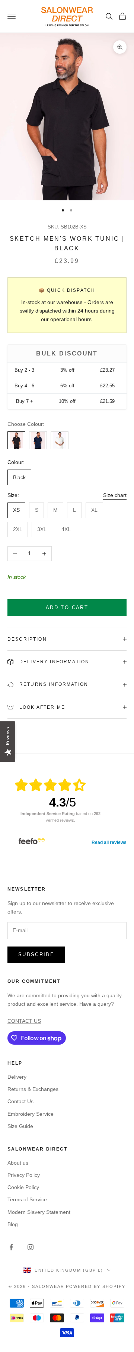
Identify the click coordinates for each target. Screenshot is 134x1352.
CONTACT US (24, 1021)
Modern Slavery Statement (38, 1212)
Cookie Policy (23, 1187)
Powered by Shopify (95, 1286)
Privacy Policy (23, 1175)
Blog (12, 1224)
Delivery (16, 1077)
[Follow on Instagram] (30, 1247)
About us (17, 1163)
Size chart (115, 495)
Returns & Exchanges (32, 1089)
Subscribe (36, 954)
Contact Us (20, 1101)
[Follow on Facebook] (11, 1247)
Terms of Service (27, 1199)
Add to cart (67, 607)
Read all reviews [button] (109, 842)
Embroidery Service (30, 1114)
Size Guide (20, 1126)
